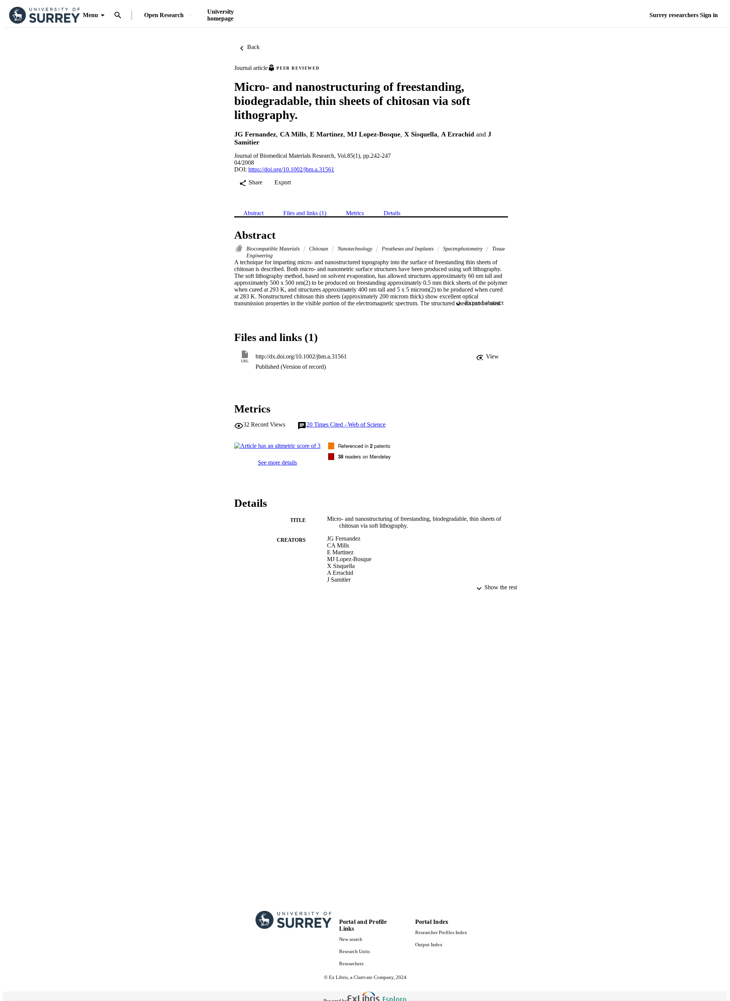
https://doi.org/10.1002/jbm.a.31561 (291, 169)
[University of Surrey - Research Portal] (44, 15)
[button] (487, 356)
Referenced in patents (364, 445)
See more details (277, 462)
